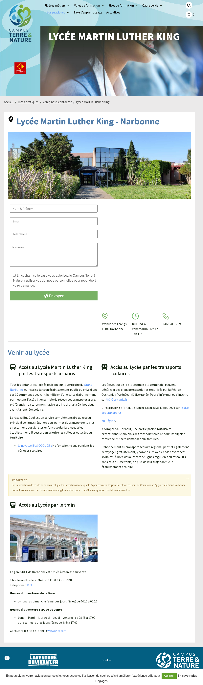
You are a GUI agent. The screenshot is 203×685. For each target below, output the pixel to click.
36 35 (29, 585)
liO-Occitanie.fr (116, 399)
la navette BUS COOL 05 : (35, 445)
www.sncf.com (56, 631)
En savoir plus (187, 675)
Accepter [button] (169, 675)
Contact (107, 660)
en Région (108, 421)
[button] (57, 5)
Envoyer (56, 295)
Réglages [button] (101, 681)
